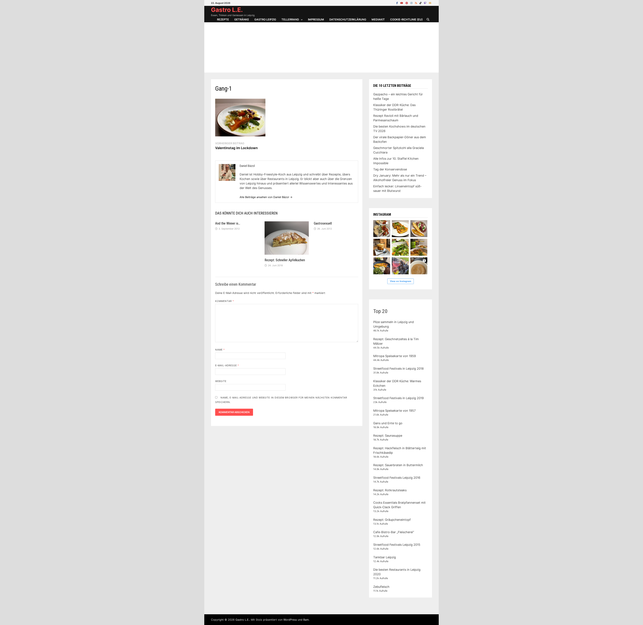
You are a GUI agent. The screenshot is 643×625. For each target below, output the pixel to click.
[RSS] (416, 3)
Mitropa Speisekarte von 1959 (394, 356)
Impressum (316, 19)
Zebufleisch (381, 586)
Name (220, 349)
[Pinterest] (407, 3)
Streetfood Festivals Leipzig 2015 (396, 544)
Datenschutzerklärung (347, 19)
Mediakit (378, 19)
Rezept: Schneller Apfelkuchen (285, 260)
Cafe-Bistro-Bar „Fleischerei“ (393, 532)
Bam (306, 619)
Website (221, 381)
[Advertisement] (321, 47)
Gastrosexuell (323, 223)
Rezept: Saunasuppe (387, 435)
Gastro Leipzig (265, 19)
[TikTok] (421, 3)
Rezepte (223, 19)
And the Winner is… (227, 223)
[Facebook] (398, 3)
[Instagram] (412, 3)
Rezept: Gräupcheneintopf (392, 519)
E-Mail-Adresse (227, 365)
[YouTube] (402, 3)
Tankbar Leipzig (384, 557)
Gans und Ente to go (387, 423)
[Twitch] (425, 3)
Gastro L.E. (227, 9)
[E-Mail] (430, 3)
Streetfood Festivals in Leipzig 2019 (398, 398)
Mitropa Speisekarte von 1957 (394, 410)
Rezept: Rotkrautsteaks (390, 490)
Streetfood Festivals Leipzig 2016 (396, 477)
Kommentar (224, 301)
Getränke (241, 19)
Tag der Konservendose (390, 169)
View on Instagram (400, 281)
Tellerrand (290, 19)
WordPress (290, 619)
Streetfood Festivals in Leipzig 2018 (398, 368)
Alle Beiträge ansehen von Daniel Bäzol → (266, 197)
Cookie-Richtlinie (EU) (406, 19)
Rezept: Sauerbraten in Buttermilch (398, 465)
